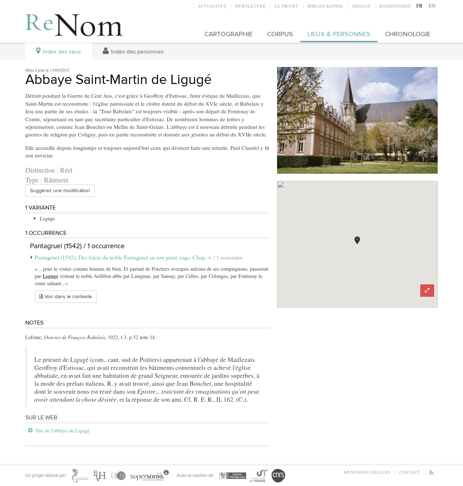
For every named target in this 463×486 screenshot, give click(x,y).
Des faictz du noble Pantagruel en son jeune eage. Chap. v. (145, 257)
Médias (361, 6)
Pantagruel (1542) (55, 257)
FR (419, 5)
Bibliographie (325, 6)
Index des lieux (61, 51)
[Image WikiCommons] (357, 120)
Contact (409, 472)
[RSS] (431, 472)
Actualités (212, 6)
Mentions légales (367, 472)
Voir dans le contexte (67, 296)
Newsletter (250, 6)
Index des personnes (136, 51)
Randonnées (395, 6)
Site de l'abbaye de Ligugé (62, 430)
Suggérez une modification (60, 190)
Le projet (286, 6)
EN (432, 5)
